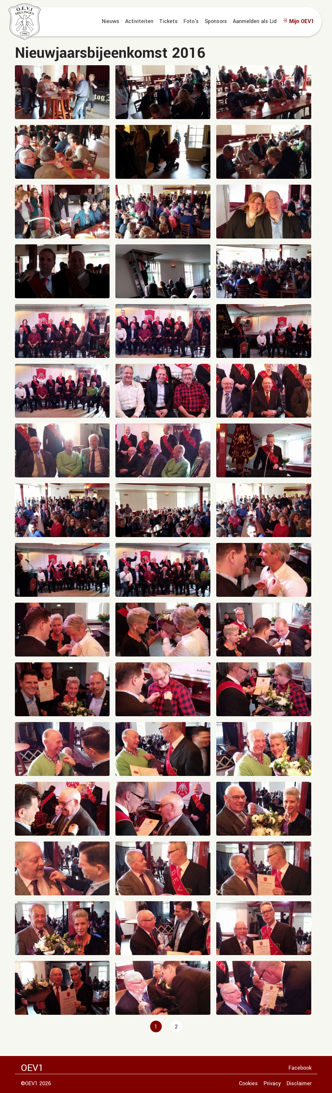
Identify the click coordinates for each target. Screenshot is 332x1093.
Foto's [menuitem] (191, 21)
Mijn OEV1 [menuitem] (301, 21)
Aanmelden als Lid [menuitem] (255, 21)
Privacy (272, 1083)
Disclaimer (299, 1083)
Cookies (248, 1083)
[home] (24, 22)
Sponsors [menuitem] (216, 21)
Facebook (300, 1068)
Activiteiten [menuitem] (139, 21)
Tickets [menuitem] (168, 21)
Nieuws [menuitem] (110, 21)
